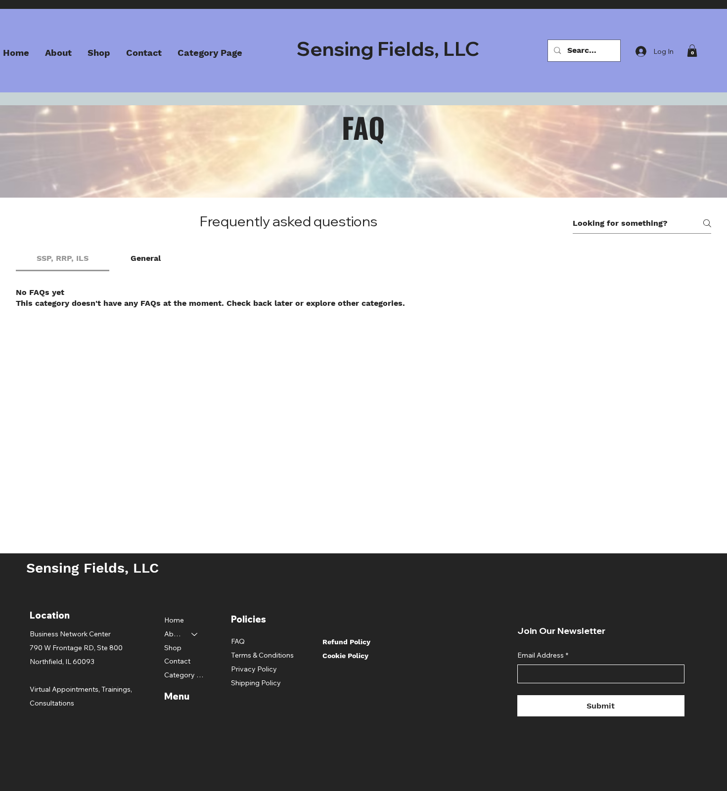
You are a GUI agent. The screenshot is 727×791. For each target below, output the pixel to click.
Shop (173, 647)
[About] (194, 634)
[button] (692, 50)
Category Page (186, 674)
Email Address (542, 655)
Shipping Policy (256, 682)
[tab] (62, 258)
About (173, 633)
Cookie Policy (345, 656)
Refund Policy (346, 642)
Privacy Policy (254, 669)
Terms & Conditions (262, 655)
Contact (177, 661)
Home (174, 620)
